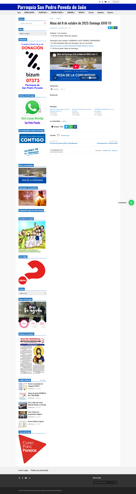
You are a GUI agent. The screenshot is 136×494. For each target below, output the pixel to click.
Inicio (19, 12)
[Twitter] (109, 27)
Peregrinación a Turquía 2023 (107, 143)
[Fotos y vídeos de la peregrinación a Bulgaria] (23, 414)
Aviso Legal (23, 470)
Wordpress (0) (107, 150)
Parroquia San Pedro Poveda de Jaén (52, 7)
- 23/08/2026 (38, 398)
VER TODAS (43, 380)
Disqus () (114, 150)
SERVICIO (81, 12)
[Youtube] (105, 2)
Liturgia (64, 121)
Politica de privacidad (39, 470)
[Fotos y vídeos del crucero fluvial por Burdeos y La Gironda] (23, 405)
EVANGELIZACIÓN (29, 12)
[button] (131, 202)
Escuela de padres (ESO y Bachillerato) (63, 143)
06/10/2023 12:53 (62, 28)
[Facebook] (102, 2)
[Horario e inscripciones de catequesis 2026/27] (23, 386)
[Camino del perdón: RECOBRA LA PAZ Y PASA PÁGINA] (23, 396)
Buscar (115, 1)
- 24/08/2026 (38, 388)
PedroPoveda (53, 28)
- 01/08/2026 (38, 424)
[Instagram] (99, 2)
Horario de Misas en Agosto (36, 421)
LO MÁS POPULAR (24, 380)
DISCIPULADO (43, 12)
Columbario (100, 12)
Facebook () (98, 150)
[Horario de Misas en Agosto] (23, 424)
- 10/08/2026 (38, 407)
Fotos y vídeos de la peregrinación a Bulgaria (35, 413)
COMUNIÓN (70, 12)
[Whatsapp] (109, 2)
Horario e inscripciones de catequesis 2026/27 (35, 385)
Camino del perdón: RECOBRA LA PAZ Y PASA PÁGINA (37, 394)
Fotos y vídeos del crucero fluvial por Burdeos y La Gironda (37, 403)
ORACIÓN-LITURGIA (57, 12)
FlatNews (59, 490)
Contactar (110, 12)
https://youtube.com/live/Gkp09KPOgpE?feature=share (72, 46)
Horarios (91, 12)
